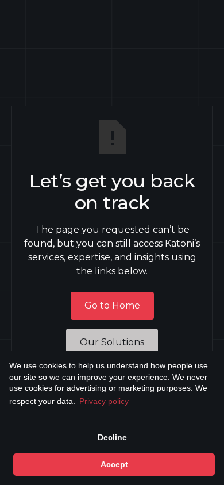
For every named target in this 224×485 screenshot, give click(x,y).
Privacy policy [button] (104, 401)
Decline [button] (112, 437)
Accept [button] (114, 464)
